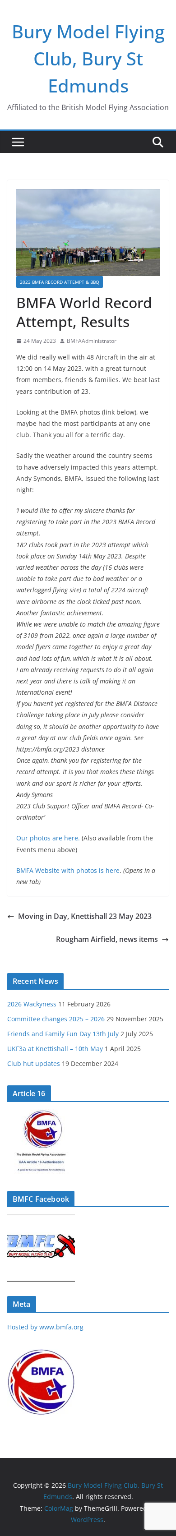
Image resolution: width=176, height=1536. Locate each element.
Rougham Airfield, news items (107, 939)
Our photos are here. (48, 838)
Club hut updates (33, 1063)
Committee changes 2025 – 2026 (56, 1019)
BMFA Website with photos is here (68, 870)
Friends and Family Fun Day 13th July (63, 1033)
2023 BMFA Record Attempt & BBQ (59, 282)
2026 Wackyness (31, 1004)
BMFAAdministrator (91, 341)
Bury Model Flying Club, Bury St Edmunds (88, 58)
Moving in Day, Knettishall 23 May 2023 (85, 916)
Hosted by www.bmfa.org (45, 1327)
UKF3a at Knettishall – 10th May (55, 1048)
